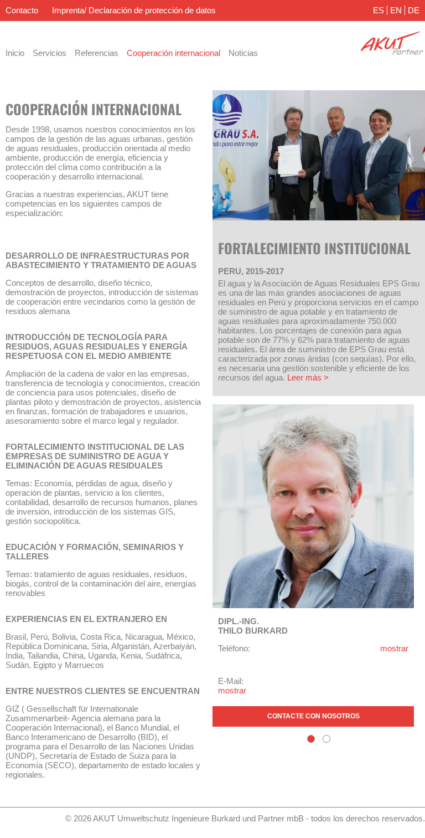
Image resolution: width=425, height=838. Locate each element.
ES (378, 10)
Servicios (49, 53)
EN (396, 10)
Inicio (15, 53)
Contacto (22, 10)
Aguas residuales (279, 30)
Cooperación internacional (173, 53)
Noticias (243, 53)
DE (413, 10)
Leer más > (308, 377)
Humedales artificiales (358, 30)
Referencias (96, 53)
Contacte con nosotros (313, 716)
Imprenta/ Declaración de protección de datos (134, 10)
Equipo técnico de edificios (86, 30)
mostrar (394, 648)
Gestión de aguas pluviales (191, 30)
